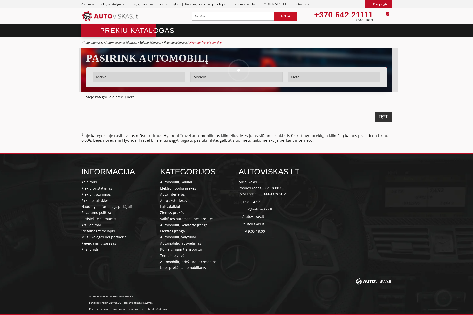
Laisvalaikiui (170, 206)
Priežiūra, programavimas (103, 309)
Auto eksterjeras (173, 200)
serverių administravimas (138, 302)
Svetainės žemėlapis (98, 231)
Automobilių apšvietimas (180, 243)
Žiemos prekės (172, 212)
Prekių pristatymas (111, 4)
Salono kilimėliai (150, 42)
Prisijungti (89, 249)
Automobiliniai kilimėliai (121, 42)
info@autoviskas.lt (257, 209)
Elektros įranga (172, 231)
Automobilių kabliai (176, 182)
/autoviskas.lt (253, 216)
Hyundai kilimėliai (176, 42)
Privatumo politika (243, 4)
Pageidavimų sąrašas (98, 243)
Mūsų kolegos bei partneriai (104, 237)
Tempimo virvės (173, 255)
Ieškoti (285, 16)
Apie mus (87, 4)
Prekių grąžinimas (141, 4)
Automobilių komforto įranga (184, 225)
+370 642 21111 (343, 14)
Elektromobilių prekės (178, 188)
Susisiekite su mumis (98, 218)
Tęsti (384, 116)
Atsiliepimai (91, 225)
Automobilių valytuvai (178, 237)
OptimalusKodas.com (157, 309)
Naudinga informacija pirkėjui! (205, 4)
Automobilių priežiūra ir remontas (188, 261)
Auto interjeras (93, 42)
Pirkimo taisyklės (169, 4)
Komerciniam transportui (181, 249)
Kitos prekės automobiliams (183, 267)
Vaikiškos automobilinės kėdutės (187, 218)
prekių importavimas (131, 309)
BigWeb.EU (115, 302)
